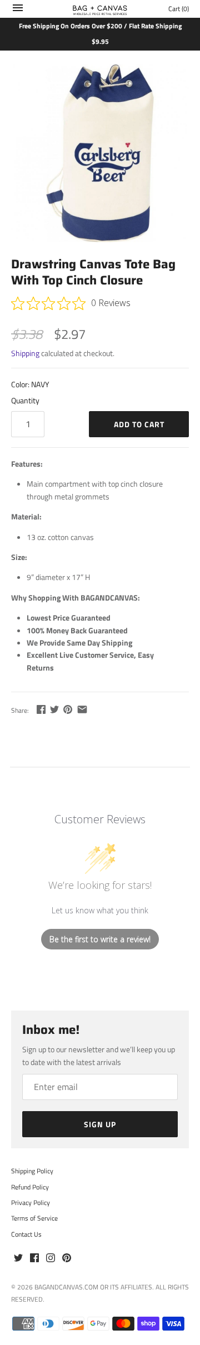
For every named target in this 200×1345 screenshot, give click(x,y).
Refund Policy (30, 1187)
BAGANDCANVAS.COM (66, 1287)
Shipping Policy (32, 1171)
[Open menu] (17, 10)
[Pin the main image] (67, 709)
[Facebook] (34, 1258)
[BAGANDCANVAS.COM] (100, 9)
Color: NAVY (30, 384)
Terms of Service (34, 1218)
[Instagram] (50, 1258)
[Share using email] (82, 709)
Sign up (100, 1124)
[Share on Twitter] (54, 709)
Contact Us (26, 1234)
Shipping (25, 353)
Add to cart (139, 424)
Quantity (25, 400)
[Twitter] (18, 1258)
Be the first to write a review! (100, 939)
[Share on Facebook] (41, 709)
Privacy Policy (30, 1203)
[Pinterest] (66, 1258)
